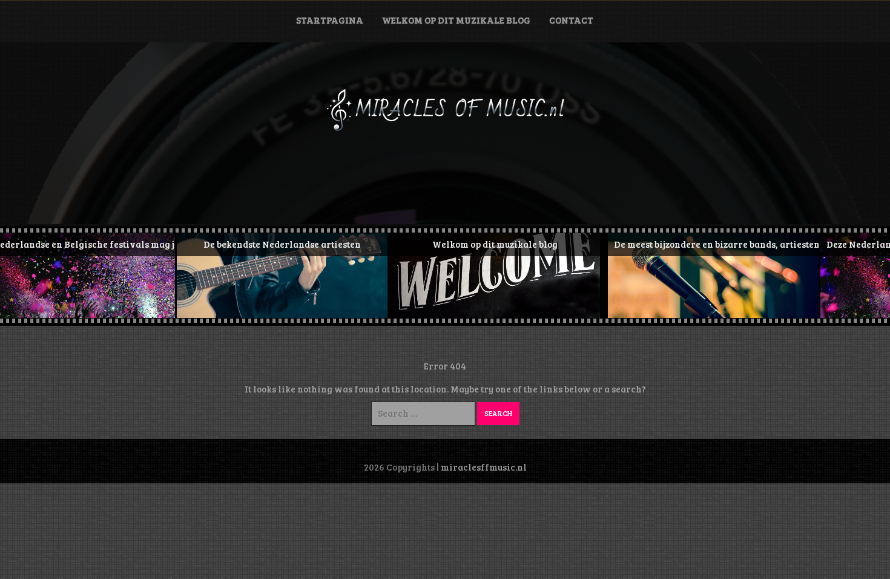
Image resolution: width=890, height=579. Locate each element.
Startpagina (329, 20)
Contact (571, 20)
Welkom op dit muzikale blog (456, 20)
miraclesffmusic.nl (484, 467)
